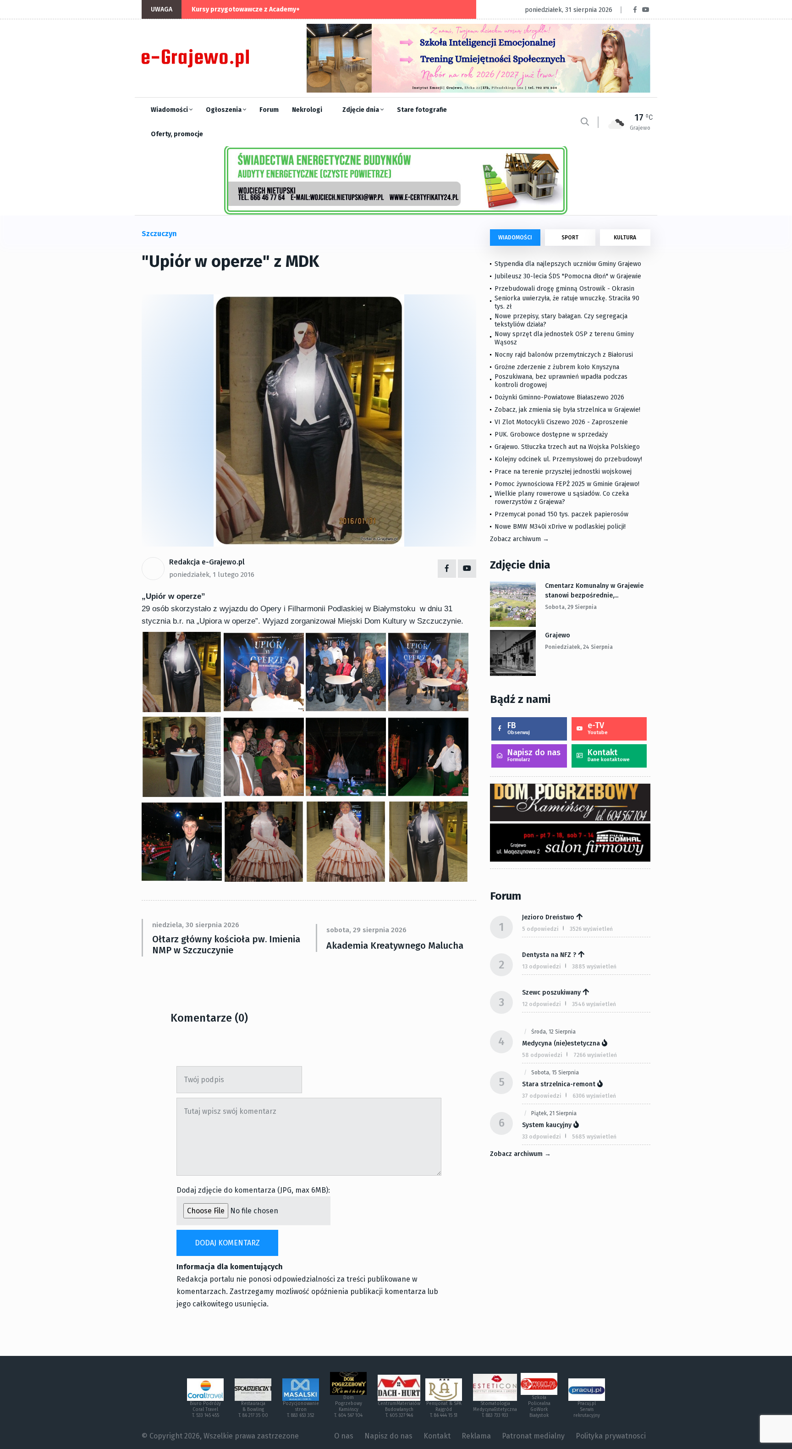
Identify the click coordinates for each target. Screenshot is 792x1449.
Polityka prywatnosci (611, 1436)
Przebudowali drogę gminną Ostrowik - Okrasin (564, 289)
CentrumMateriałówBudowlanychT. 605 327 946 (399, 1409)
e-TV (598, 728)
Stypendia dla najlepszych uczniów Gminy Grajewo (568, 264)
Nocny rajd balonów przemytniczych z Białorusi (564, 355)
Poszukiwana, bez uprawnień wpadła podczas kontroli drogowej (561, 381)
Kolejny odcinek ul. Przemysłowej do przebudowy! (568, 459)
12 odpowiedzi (541, 1004)
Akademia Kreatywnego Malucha (394, 945)
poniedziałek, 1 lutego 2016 (211, 574)
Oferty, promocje (177, 134)
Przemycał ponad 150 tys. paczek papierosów (561, 514)
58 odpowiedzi (542, 1055)
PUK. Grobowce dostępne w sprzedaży (551, 434)
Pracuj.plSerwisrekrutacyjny (586, 1409)
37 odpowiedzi (541, 1096)
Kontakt (609, 755)
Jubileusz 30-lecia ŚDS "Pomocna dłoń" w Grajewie (568, 276)
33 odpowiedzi (541, 1137)
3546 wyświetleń (594, 1004)
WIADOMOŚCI (515, 237)
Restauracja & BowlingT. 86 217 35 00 (253, 1409)
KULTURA (625, 237)
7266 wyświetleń (595, 1055)
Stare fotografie (422, 110)
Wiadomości (170, 110)
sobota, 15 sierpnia (555, 1072)
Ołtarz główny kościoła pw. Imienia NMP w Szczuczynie (226, 945)
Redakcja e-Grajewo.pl (207, 562)
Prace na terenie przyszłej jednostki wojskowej (563, 472)
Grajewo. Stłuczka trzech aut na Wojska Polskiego (567, 447)
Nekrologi (307, 110)
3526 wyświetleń (591, 929)
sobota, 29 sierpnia (571, 607)
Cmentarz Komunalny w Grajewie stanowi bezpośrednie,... (594, 590)
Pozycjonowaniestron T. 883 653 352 (301, 1409)
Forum (269, 110)
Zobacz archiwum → (519, 539)
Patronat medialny (533, 1436)
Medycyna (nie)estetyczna (561, 1043)
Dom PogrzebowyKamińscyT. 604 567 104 (348, 1406)
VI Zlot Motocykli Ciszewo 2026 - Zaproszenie (561, 422)
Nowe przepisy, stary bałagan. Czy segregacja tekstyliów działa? (561, 320)
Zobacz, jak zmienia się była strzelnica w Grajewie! (567, 410)
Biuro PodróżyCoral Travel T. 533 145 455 (205, 1409)
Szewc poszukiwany (551, 992)
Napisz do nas (534, 755)
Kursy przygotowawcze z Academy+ (246, 9)
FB (518, 728)
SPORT (569, 237)
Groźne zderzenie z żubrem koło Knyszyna (557, 367)
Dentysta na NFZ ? (549, 955)
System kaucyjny (547, 1125)
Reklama (476, 1436)
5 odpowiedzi (540, 929)
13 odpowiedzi (541, 966)
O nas (343, 1436)
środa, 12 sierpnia (553, 1032)
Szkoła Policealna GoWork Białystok (539, 1406)
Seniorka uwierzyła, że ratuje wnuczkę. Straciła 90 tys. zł (567, 302)
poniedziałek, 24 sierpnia (579, 647)
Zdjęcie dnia (361, 110)
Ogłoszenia (224, 110)
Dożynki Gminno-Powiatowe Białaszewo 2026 (559, 397)
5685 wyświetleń (594, 1137)
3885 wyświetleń (594, 966)
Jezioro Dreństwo (548, 917)
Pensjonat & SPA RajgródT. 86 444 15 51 (444, 1409)
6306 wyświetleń (594, 1096)
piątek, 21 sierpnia (554, 1113)
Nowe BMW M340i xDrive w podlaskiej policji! (560, 527)
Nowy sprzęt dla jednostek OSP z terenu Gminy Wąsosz (564, 338)
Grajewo (557, 635)
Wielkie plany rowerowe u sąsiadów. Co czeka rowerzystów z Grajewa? (562, 498)
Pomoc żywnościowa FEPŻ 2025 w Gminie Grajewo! (567, 484)
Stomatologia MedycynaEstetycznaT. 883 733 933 (495, 1409)
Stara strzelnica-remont (558, 1084)
